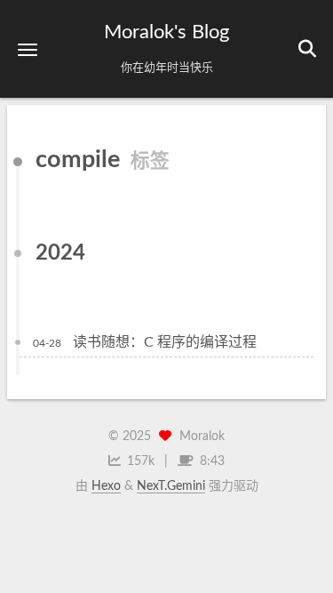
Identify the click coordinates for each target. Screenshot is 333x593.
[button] (27, 49)
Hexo (106, 486)
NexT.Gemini (171, 486)
